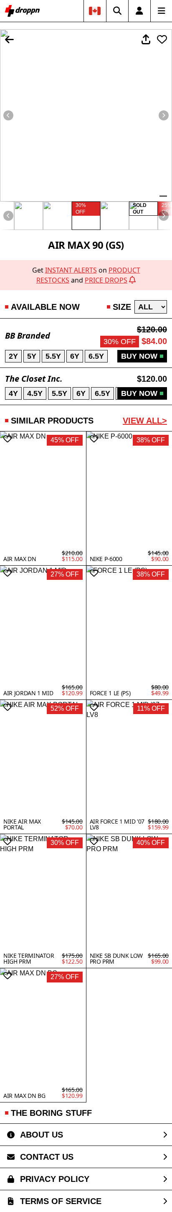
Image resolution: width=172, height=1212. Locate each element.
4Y (13, 393)
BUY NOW (139, 356)
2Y (13, 356)
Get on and (86, 275)
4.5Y (35, 393)
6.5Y (96, 356)
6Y (74, 356)
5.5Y (53, 356)
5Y (31, 356)
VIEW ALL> (145, 420)
